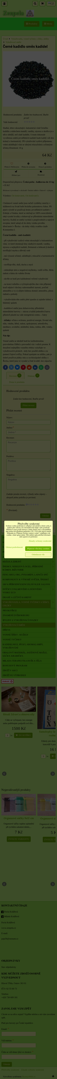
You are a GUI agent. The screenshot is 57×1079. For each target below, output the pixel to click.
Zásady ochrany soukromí (40, 541)
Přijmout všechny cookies (38, 548)
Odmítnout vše (38, 554)
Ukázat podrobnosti (14, 547)
